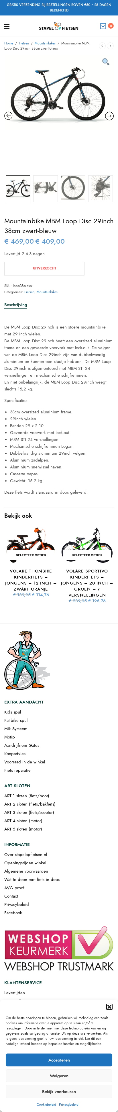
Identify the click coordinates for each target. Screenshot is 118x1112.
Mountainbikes (45, 43)
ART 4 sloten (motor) (23, 821)
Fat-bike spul (15, 720)
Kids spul (12, 712)
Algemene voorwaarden (26, 871)
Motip (9, 737)
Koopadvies (14, 754)
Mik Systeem (15, 729)
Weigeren (59, 1076)
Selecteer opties (31, 555)
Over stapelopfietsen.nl (25, 854)
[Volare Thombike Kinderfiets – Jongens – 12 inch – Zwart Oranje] (31, 545)
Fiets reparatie (17, 770)
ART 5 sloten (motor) (23, 829)
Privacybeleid (68, 1104)
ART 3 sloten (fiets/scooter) (29, 812)
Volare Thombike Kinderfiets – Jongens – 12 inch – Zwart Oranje (30, 580)
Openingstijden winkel (25, 863)
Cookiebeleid (46, 1104)
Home (8, 43)
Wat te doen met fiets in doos (32, 879)
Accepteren (59, 1060)
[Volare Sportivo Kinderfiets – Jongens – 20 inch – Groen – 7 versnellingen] (87, 545)
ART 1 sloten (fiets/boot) (26, 796)
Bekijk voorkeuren (59, 1091)
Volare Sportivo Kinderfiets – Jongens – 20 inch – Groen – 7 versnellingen (87, 583)
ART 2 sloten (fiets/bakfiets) (30, 804)
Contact (11, 896)
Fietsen (24, 43)
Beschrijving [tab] (15, 305)
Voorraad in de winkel (24, 762)
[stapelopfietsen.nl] (59, 26)
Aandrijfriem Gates (21, 745)
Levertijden (14, 993)
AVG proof (14, 888)
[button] (109, 1007)
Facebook (13, 913)
